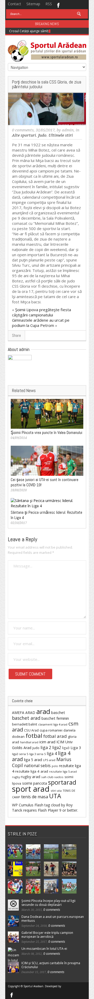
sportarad (62, 782)
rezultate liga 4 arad (31, 771)
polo (55, 766)
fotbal (34, 736)
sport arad (31, 789)
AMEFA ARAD (23, 712)
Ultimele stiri (61, 135)
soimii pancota (34, 783)
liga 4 (52, 753)
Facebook (58, 4)
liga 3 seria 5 (37, 754)
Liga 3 (75, 747)
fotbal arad (55, 736)
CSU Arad (31, 730)
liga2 (56, 747)
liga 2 (45, 747)
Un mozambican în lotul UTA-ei (44, 948)
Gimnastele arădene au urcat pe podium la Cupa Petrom (40, 322)
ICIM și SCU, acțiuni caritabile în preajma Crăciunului (50, 965)
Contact (14, 3)
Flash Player (48, 810)
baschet (58, 712)
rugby (16, 777)
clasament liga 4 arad (52, 724)
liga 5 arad (33, 759)
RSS (48, 3)
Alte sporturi (24, 135)
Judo (42, 135)
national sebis (37, 765)
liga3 (65, 748)
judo (35, 747)
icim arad (47, 741)
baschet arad (26, 718)
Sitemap (33, 3)
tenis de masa (34, 797)
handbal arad (29, 742)
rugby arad (30, 776)
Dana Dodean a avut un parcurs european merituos (52, 918)
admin (68, 130)
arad (43, 711)
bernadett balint (24, 724)
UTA (55, 796)
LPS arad (49, 760)
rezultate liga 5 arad (63, 771)
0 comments (23, 130)
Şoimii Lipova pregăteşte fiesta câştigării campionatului (41, 312)
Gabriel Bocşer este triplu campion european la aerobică (47, 934)
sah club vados (52, 777)
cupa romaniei (51, 730)
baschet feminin (55, 718)
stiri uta (56, 790)
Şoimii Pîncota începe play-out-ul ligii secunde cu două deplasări (48, 902)
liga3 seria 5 (20, 754)
